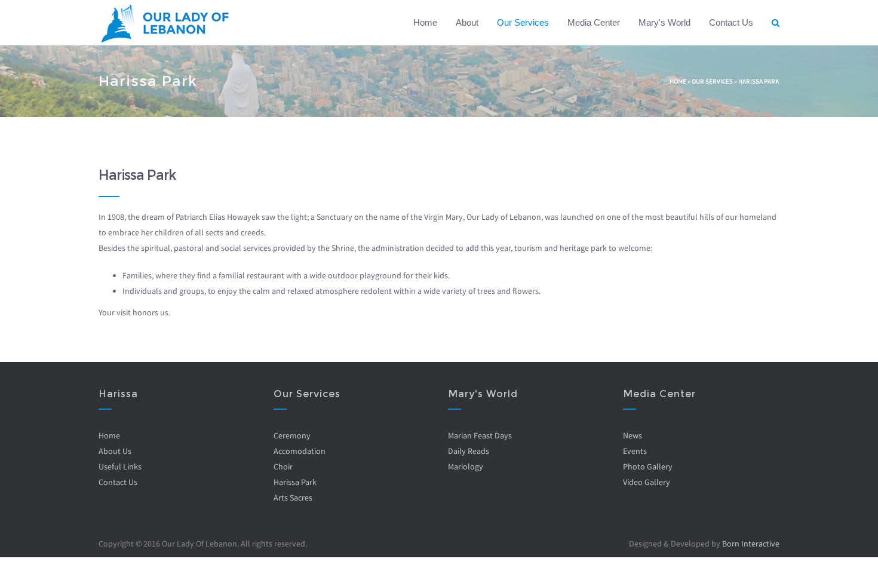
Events (635, 451)
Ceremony (292, 435)
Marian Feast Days (480, 435)
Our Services (523, 22)
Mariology (465, 466)
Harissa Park (295, 482)
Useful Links (120, 466)
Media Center (593, 22)
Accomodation (300, 451)
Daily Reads (468, 451)
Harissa (118, 394)
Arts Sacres (293, 497)
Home (425, 22)
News (632, 435)
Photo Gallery (648, 466)
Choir (283, 466)
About (467, 22)
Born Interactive (750, 543)
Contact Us (731, 22)
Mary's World (664, 22)
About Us (115, 451)
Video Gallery (646, 482)
